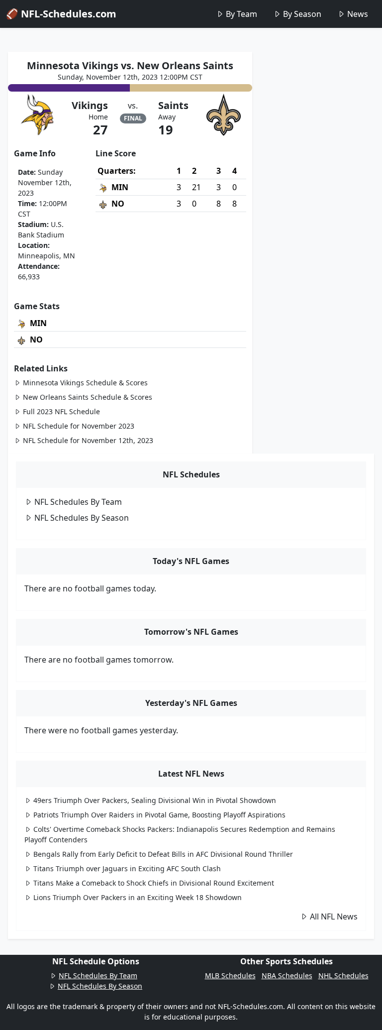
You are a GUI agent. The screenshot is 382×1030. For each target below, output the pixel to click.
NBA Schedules (287, 975)
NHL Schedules (343, 975)
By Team (241, 13)
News (357, 13)
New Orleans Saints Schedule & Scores (87, 397)
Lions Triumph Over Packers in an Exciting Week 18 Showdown (137, 897)
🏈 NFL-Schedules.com (61, 13)
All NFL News (334, 916)
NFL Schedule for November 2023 (78, 426)
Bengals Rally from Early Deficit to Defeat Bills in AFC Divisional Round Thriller (163, 854)
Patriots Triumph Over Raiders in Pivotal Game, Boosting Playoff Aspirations (159, 814)
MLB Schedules (230, 975)
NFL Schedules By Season (81, 517)
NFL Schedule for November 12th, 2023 (88, 440)
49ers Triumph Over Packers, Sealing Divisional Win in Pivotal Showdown (154, 800)
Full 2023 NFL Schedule (61, 411)
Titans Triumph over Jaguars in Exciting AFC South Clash (127, 868)
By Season (302, 13)
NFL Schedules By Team (78, 501)
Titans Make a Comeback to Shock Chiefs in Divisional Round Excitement (153, 883)
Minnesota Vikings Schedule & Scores (85, 382)
